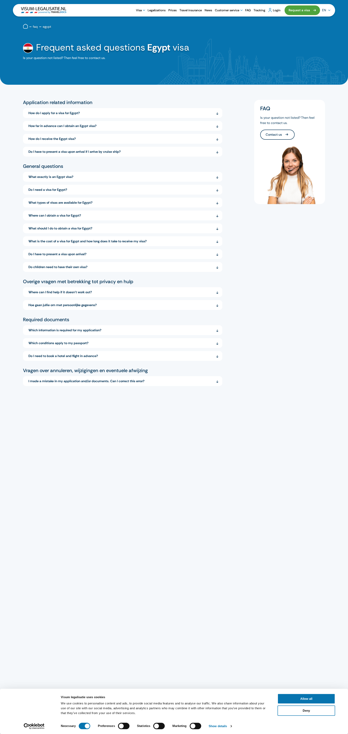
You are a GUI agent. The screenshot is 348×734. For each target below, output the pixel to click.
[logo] (43, 10)
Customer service (227, 10)
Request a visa (299, 10)
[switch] (123, 726)
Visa (139, 10)
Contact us (274, 134)
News (208, 10)
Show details (218, 726)
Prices (172, 10)
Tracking (259, 10)
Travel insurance (190, 10)
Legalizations (157, 10)
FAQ (248, 10)
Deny (306, 710)
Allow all (306, 698)
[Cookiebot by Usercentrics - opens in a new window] (34, 726)
